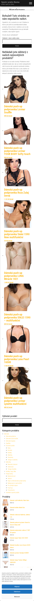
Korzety (10, 450)
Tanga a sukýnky (12, 460)
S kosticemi (11, 490)
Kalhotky (8, 462)
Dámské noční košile (12, 438)
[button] (31, 569)
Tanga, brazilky (12, 469)
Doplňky (8, 443)
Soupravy (10, 457)
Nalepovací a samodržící (15, 483)
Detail (10, 116)
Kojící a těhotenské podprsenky (17, 481)
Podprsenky (9, 474)
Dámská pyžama (11, 436)
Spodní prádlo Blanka (10, 2)
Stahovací (11, 467)
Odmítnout (17, 591)
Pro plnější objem (13, 485)
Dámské (6, 434)
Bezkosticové (11, 476)
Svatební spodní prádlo (12, 492)
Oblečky (10, 455)
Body (9, 448)
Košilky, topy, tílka (11, 471)
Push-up (10, 488)
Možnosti (17, 597)
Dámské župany (10, 441)
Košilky (10, 453)
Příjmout (17, 586)
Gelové (10, 478)
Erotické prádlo (10, 445)
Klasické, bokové (12, 464)
